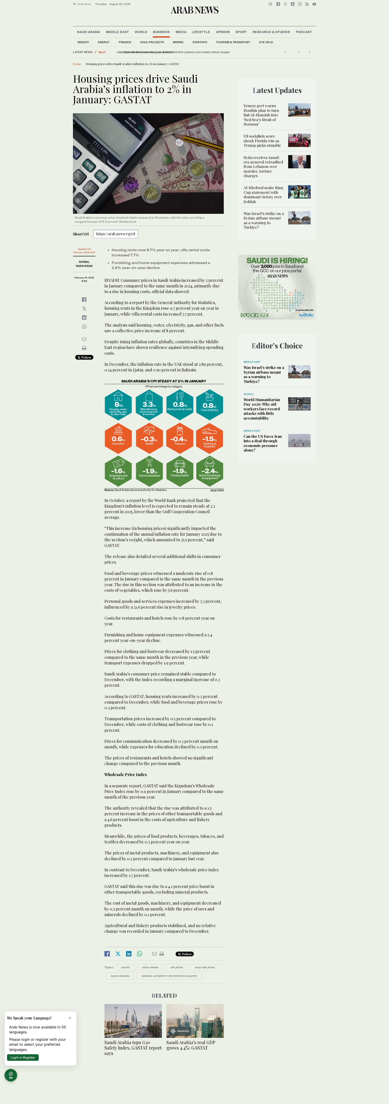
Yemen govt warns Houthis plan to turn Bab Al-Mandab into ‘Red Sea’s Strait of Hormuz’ (261, 114)
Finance (125, 42)
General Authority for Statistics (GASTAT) (169, 976)
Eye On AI (266, 42)
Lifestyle (201, 32)
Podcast (304, 32)
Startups (199, 42)
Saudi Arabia (88, 32)
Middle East (117, 32)
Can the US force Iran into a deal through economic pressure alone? (263, 443)
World (141, 32)
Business (161, 32)
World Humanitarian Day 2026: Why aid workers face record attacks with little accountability (262, 408)
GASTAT (125, 967)
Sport (241, 32)
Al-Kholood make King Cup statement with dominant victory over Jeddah (163, 52)
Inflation (177, 967)
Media (181, 32)
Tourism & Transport (233, 42)
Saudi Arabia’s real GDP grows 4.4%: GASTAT (190, 1045)
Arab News (84, 4)
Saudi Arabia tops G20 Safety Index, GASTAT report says (133, 1047)
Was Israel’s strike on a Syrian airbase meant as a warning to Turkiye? (264, 220)
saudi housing (120, 976)
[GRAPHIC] (195, 1020)
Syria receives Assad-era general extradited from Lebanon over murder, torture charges (263, 166)
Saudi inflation (205, 967)
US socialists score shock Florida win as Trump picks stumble (262, 140)
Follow (86, 357)
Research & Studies (271, 32)
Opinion (223, 32)
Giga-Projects (152, 42)
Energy (104, 42)
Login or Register (23, 1057)
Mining (178, 42)
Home (77, 64)
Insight (83, 42)
